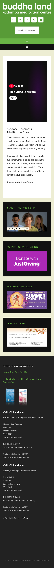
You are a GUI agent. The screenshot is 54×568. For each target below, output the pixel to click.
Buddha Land (27, 10)
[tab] (43, 307)
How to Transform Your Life (15, 372)
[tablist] (44, 307)
